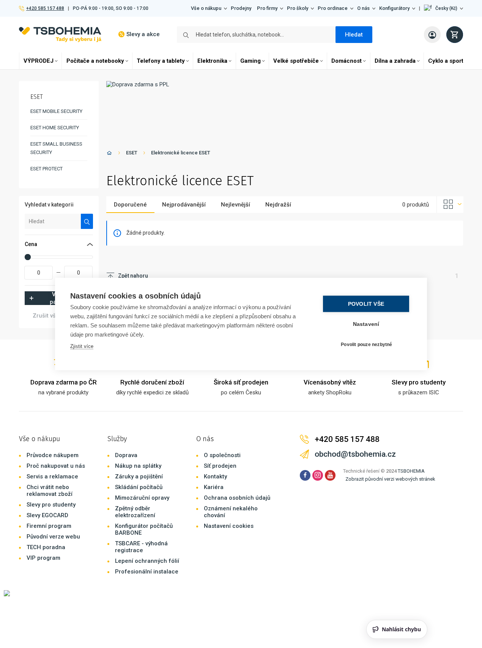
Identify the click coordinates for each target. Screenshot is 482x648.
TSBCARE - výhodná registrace (141, 547)
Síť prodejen (220, 465)
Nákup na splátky (138, 465)
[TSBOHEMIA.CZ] (60, 34)
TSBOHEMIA (411, 471)
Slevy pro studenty (51, 504)
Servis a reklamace (52, 476)
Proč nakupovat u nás (56, 465)
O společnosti (222, 455)
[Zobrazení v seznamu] (450, 204)
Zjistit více (81, 346)
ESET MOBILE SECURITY (56, 111)
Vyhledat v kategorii (49, 205)
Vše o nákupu (206, 8)
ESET (131, 153)
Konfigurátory (394, 8)
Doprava (126, 455)
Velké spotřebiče (296, 60)
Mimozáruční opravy (142, 497)
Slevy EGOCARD (47, 515)
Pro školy (297, 8)
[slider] (28, 257)
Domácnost (346, 60)
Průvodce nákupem (53, 455)
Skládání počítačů (138, 487)
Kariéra (214, 487)
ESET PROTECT (46, 169)
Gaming (250, 60)
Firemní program (49, 526)
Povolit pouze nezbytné (366, 344)
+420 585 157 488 (45, 8)
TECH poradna (46, 547)
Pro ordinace (333, 8)
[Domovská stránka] (109, 154)
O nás (363, 8)
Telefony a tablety (161, 60)
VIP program (43, 557)
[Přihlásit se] (432, 34)
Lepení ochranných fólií (147, 560)
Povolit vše (366, 304)
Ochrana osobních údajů (237, 497)
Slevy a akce (143, 34)
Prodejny (241, 8)
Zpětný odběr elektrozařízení (135, 512)
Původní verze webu (53, 536)
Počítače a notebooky (95, 60)
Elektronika (212, 60)
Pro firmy (267, 8)
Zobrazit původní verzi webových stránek (390, 479)
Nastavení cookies (229, 526)
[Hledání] (87, 221)
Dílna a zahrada (395, 60)
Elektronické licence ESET (180, 153)
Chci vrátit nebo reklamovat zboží (49, 490)
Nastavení (366, 324)
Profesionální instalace (146, 571)
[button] (443, 8)
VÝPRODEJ (39, 60)
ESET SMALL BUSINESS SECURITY (56, 148)
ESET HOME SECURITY (54, 127)
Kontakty (215, 476)
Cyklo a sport (445, 60)
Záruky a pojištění (139, 476)
